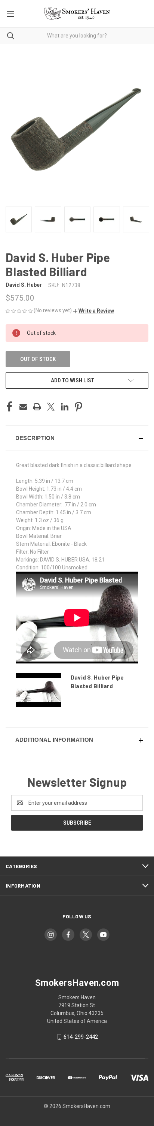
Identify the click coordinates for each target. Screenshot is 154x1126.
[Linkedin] (64, 406)
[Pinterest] (78, 406)
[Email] (23, 406)
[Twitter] (51, 406)
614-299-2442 (81, 1036)
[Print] (37, 406)
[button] (93, 311)
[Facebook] (9, 406)
